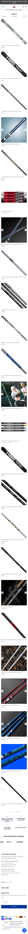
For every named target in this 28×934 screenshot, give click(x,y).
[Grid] (24, 16)
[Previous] (2, 130)
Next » (18, 811)
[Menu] (1, 6)
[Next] (26, 130)
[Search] (5, 6)
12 (14, 811)
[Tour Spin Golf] (14, 6)
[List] (26, 16)
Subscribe (14, 906)
